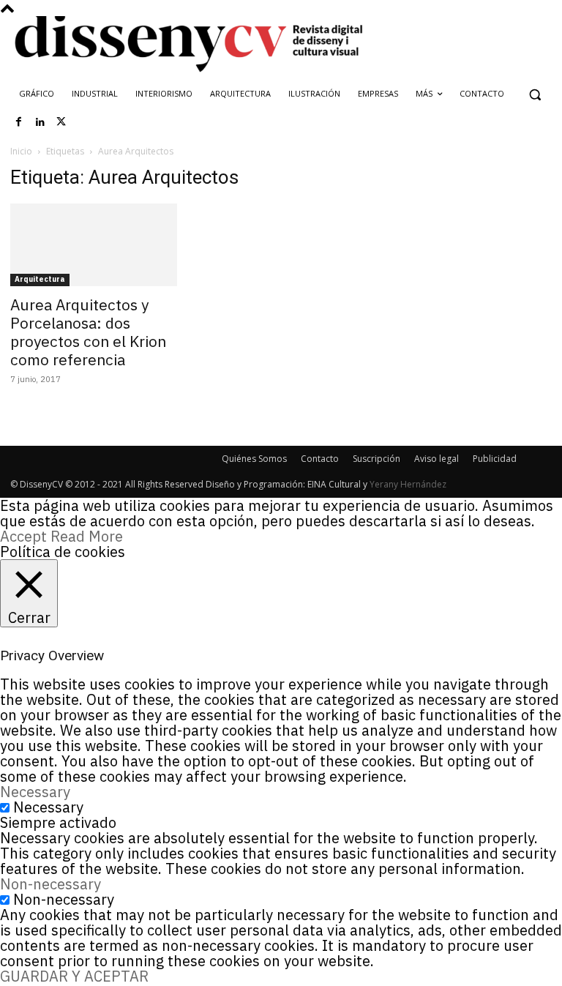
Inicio (21, 151)
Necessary (48, 807)
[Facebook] (19, 122)
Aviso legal (436, 458)
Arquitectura (40, 279)
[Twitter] (61, 122)
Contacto (320, 458)
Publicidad (495, 458)
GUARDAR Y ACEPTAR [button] (74, 976)
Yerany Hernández (408, 484)
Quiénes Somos (254, 458)
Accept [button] (23, 536)
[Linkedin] (40, 122)
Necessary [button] (35, 792)
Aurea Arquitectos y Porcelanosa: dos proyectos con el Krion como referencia (88, 332)
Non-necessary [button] (50, 884)
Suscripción (376, 458)
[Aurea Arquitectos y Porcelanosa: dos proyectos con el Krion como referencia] (93, 244)
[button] (534, 94)
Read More (86, 536)
